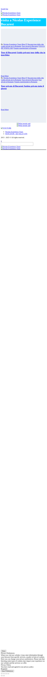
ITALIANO (17, 112)
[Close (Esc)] (8, 673)
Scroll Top (4, 9)
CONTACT (13, 109)
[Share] (6, 673)
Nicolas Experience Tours (14, 132)
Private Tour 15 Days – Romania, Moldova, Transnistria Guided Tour (27, 15)
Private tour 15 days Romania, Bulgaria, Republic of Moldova (26, 18)
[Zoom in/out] (2, 673)
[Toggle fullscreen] (4, 673)
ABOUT (12, 107)
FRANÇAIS (17, 115)
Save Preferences (7, 671)
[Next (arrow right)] (4, 675)
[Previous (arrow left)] (2, 675)
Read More (5, 76)
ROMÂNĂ (17, 114)
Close (3, 651)
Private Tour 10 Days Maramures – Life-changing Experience (26, 42)
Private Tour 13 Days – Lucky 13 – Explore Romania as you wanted (27, 9)
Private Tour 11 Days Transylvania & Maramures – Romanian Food (26, 3)
